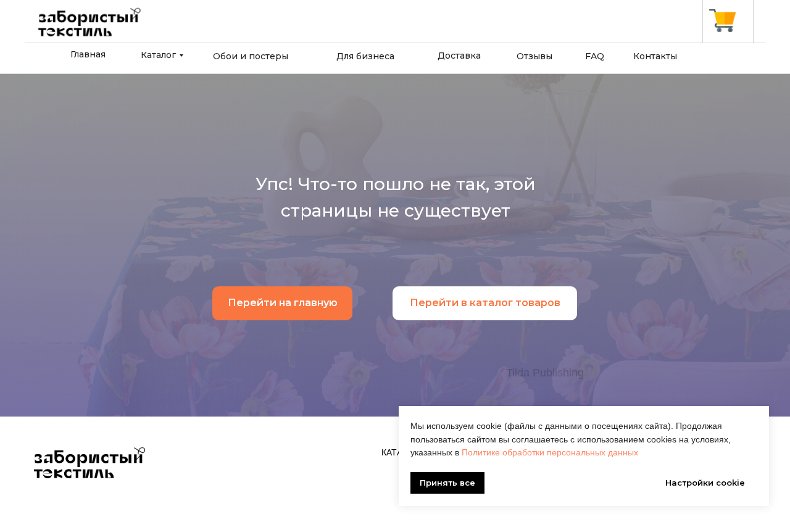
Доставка (459, 55)
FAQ (594, 56)
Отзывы (534, 56)
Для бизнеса (365, 56)
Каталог (158, 54)
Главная (88, 54)
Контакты (655, 56)
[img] (722, 20)
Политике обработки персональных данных (550, 452)
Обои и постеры (250, 56)
